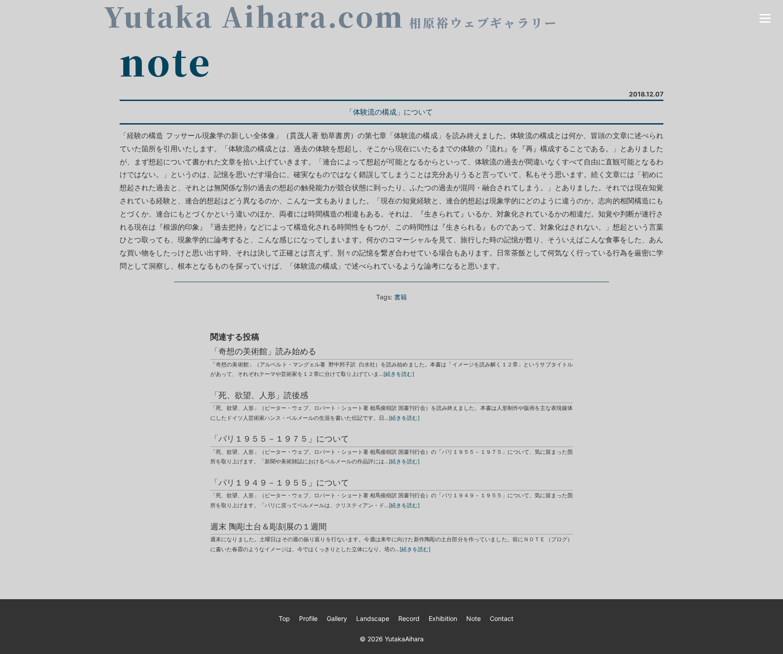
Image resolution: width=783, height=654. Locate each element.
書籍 (400, 297)
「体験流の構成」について (389, 111)
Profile (308, 618)
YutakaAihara (404, 639)
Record (409, 618)
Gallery (337, 618)
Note (473, 618)
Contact (501, 618)
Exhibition (443, 618)
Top (284, 618)
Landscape (372, 618)
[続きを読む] (398, 373)
